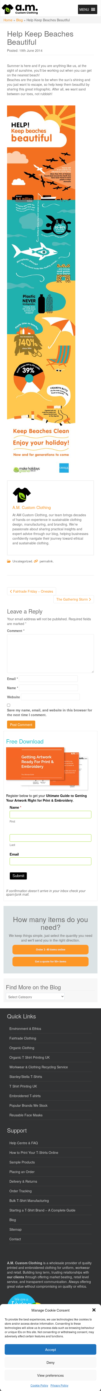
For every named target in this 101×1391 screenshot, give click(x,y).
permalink (46, 561)
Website (13, 697)
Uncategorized (22, 561)
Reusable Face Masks (26, 1115)
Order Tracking (20, 1191)
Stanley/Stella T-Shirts (25, 1076)
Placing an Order (22, 1171)
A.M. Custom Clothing (31, 507)
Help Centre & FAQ (23, 1142)
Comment (15, 630)
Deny (51, 1362)
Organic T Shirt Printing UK (29, 1057)
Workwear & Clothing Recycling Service (38, 1067)
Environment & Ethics (25, 1028)
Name (12, 687)
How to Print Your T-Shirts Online (33, 1152)
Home (8, 20)
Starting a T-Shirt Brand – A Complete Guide (42, 1210)
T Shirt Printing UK (23, 1086)
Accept (50, 1349)
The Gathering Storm (72, 599)
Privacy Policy (59, 1385)
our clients (15, 1277)
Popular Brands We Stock (28, 1105)
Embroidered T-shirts (25, 1095)
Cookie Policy (39, 1385)
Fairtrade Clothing (22, 1038)
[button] (94, 1310)
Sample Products (22, 1162)
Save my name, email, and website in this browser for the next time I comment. (49, 712)
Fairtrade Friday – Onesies (32, 591)
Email (12, 678)
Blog (19, 20)
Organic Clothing (21, 1047)
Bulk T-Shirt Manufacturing (29, 1200)
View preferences (50, 1375)
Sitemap (15, 1229)
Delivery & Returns (23, 1181)
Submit (18, 876)
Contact (15, 1239)
